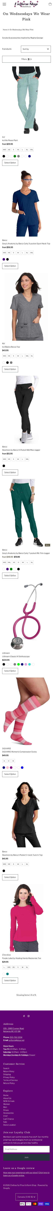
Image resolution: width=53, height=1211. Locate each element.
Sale (5, 1122)
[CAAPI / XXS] (3, 974)
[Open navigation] (4, 4)
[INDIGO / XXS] (3, 259)
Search (6, 1068)
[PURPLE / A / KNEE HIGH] (11, 767)
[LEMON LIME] (18, 664)
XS (9, 150)
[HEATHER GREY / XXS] (11, 362)
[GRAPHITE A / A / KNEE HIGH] (14, 767)
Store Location (9, 1125)
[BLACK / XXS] (3, 156)
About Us (7, 1098)
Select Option (10, 163)
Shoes (6, 1110)
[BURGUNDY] (7, 664)
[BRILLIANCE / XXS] (3, 569)
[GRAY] (14, 664)
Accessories (8, 1113)
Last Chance (8, 1119)
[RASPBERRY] (33, 664)
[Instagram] (28, 1016)
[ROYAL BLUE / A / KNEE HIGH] (22, 767)
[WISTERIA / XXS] (22, 156)
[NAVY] (22, 664)
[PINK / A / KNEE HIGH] (7, 767)
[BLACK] (3, 664)
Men (5, 1107)
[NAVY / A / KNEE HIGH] (3, 767)
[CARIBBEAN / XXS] (7, 156)
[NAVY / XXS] (29, 156)
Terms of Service (10, 1080)
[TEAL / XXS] (7, 974)
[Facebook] (24, 1016)
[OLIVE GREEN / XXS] (14, 156)
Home (5, 30)
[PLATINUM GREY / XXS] (18, 156)
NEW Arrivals (8, 1101)
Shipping (7, 1074)
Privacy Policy (9, 1077)
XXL (31, 150)
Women (6, 1104)
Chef (5, 1116)
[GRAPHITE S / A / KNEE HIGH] (18, 767)
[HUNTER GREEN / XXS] (11, 569)
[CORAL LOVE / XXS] (14, 569)
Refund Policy (9, 1083)
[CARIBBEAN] (11, 664)
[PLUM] (25, 664)
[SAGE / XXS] (25, 156)
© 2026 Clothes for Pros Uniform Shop (19, 1185)
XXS (4, 150)
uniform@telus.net (16, 1040)
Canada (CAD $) (26, 1197)
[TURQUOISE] (29, 664)
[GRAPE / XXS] (11, 156)
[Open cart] (50, 4)
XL (27, 150)
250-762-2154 (16, 1037)
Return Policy (8, 1071)
